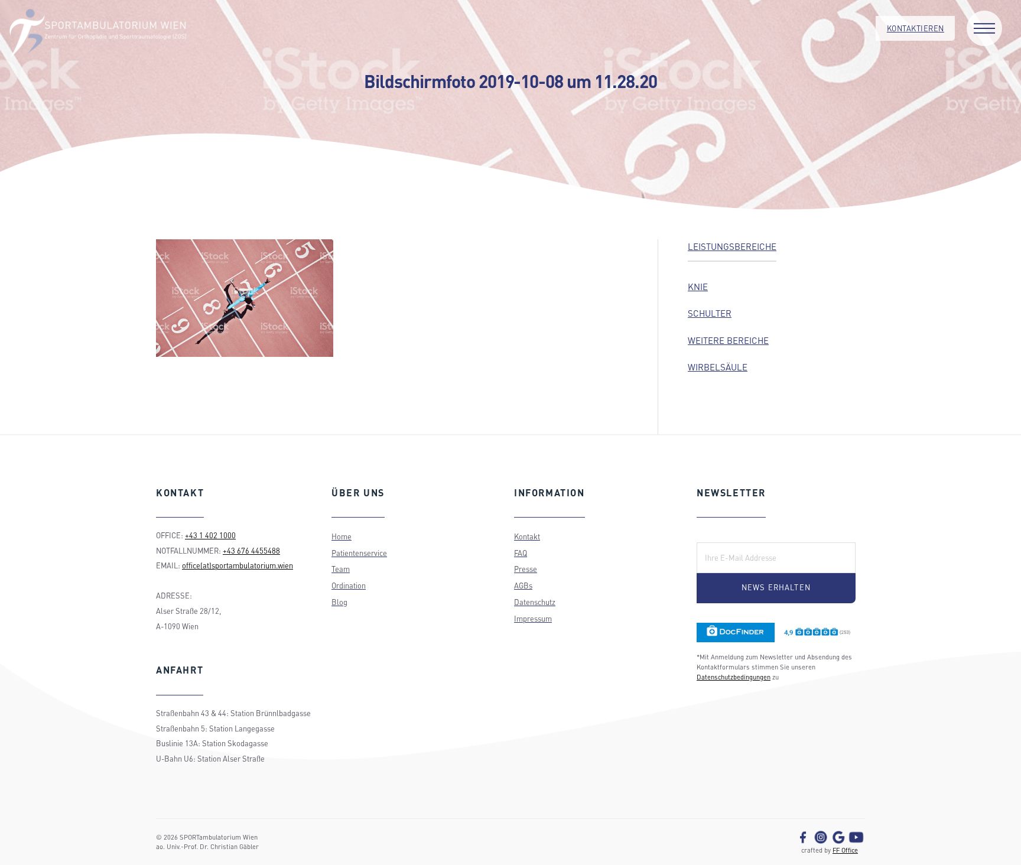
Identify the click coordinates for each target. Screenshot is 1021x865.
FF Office (845, 850)
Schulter (709, 313)
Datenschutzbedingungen (733, 676)
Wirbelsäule (717, 367)
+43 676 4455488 (251, 550)
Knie (698, 286)
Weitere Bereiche (728, 340)
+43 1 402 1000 (210, 535)
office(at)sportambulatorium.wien (237, 565)
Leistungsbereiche (732, 246)
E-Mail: (716, 534)
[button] (984, 28)
